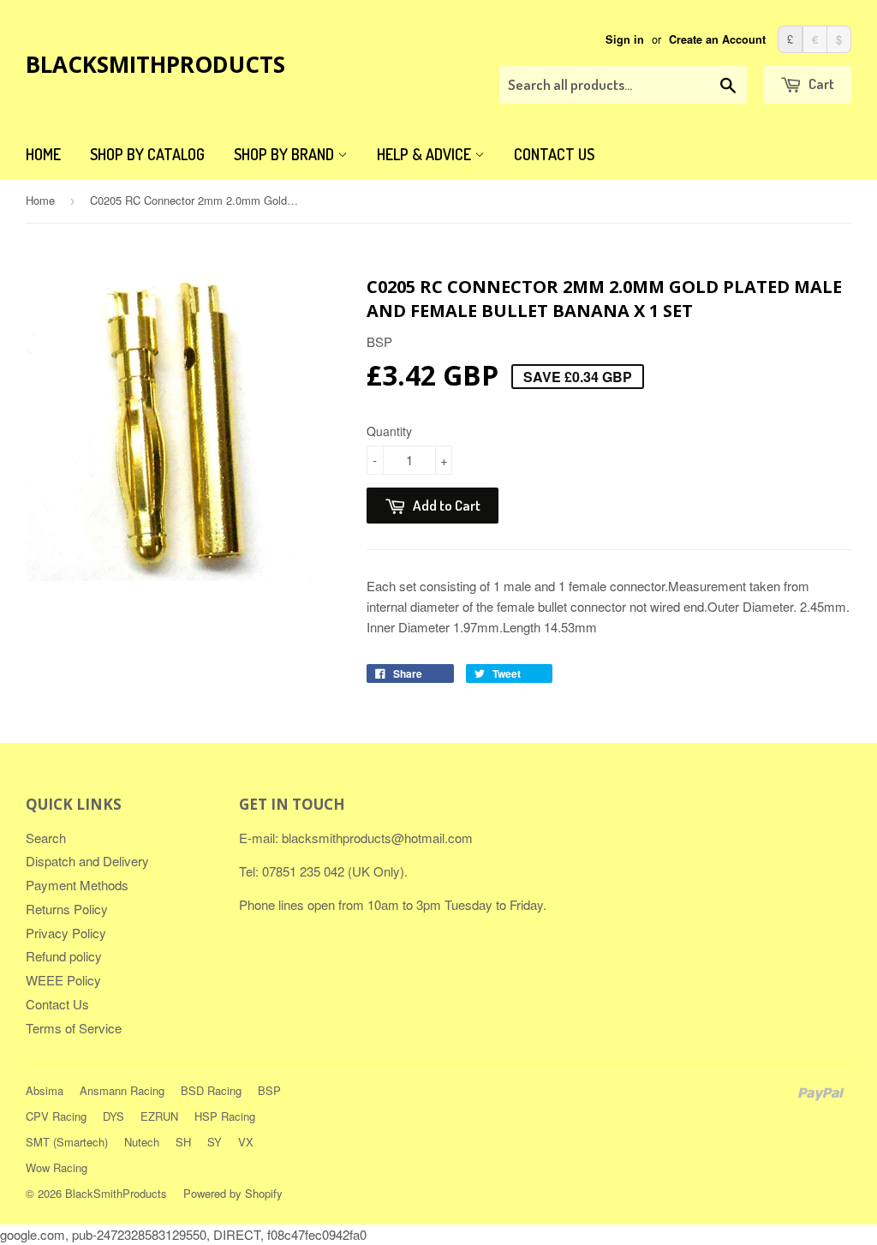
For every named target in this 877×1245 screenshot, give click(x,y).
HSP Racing (224, 1116)
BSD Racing (211, 1090)
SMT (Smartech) (67, 1142)
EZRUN (159, 1116)
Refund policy (64, 956)
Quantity (389, 431)
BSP (269, 1090)
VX (246, 1142)
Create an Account (717, 39)
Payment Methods (77, 885)
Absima (44, 1090)
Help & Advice (425, 154)
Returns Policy (67, 909)
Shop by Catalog (147, 154)
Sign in (625, 39)
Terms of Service (74, 1028)
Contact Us (554, 154)
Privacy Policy (66, 933)
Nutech (141, 1142)
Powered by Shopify (233, 1193)
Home (43, 154)
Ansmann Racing (122, 1090)
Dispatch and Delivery (87, 861)
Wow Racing (56, 1167)
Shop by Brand (285, 154)
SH (183, 1142)
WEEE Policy (63, 980)
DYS (113, 1116)
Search (46, 838)
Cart (820, 84)
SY (214, 1142)
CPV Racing (56, 1116)
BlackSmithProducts (155, 64)
